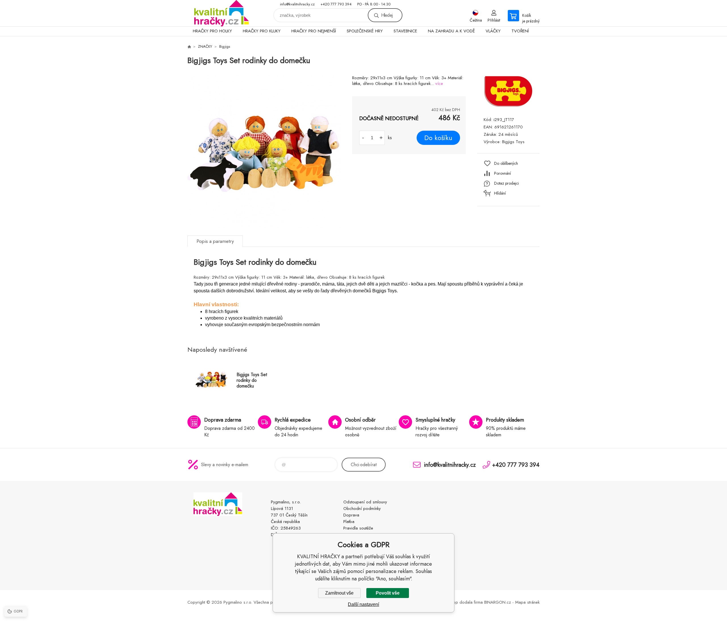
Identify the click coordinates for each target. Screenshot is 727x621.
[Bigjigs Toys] (508, 106)
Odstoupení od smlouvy (365, 502)
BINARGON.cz (497, 602)
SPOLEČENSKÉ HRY (365, 31)
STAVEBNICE (405, 31)
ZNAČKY (205, 46)
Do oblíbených (506, 163)
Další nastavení (363, 604)
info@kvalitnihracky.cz (297, 4)
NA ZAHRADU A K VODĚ (451, 31)
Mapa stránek (527, 602)
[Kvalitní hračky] (189, 46)
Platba (348, 521)
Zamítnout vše (339, 593)
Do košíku (438, 138)
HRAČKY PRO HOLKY (212, 31)
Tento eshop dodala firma (459, 602)
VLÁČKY (493, 31)
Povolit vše (388, 593)
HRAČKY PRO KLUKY (262, 31)
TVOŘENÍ (520, 31)
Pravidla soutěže (358, 528)
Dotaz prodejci (506, 183)
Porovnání (502, 173)
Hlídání (500, 193)
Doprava (351, 515)
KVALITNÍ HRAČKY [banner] (221, 13)
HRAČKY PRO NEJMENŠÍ (313, 31)
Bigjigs (224, 46)
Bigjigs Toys (513, 142)
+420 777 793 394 (336, 4)
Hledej (386, 15)
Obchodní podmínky (362, 508)
